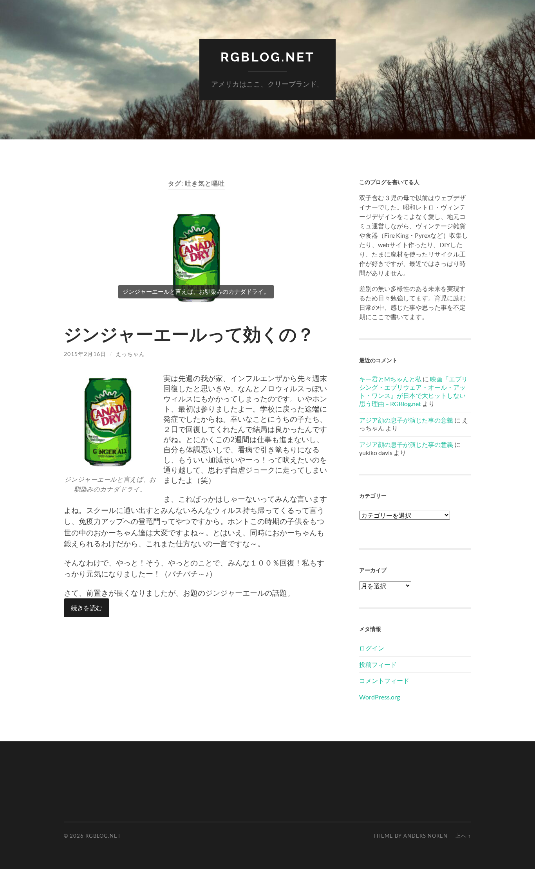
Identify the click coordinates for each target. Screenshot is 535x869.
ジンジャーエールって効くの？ (189, 334)
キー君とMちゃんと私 (390, 379)
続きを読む (86, 607)
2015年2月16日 (85, 353)
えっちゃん (130, 353)
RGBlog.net (268, 57)
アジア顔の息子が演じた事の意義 (406, 420)
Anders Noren (425, 836)
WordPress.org (379, 697)
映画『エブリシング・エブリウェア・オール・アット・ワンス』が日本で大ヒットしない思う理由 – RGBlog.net (413, 391)
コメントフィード (384, 680)
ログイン (371, 648)
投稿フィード (378, 664)
